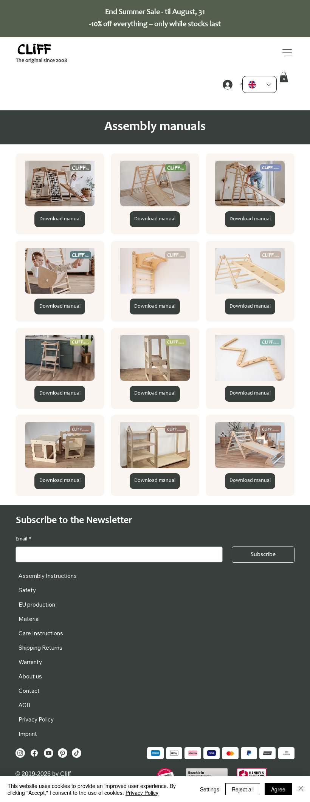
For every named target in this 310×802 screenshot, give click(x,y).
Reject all (243, 789)
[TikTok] (76, 753)
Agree (278, 789)
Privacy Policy (142, 792)
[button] (283, 77)
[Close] (300, 789)
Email (23, 539)
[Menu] (287, 52)
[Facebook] (34, 753)
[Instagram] (20, 753)
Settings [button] (209, 789)
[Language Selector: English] (259, 84)
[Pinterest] (62, 753)
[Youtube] (48, 753)
